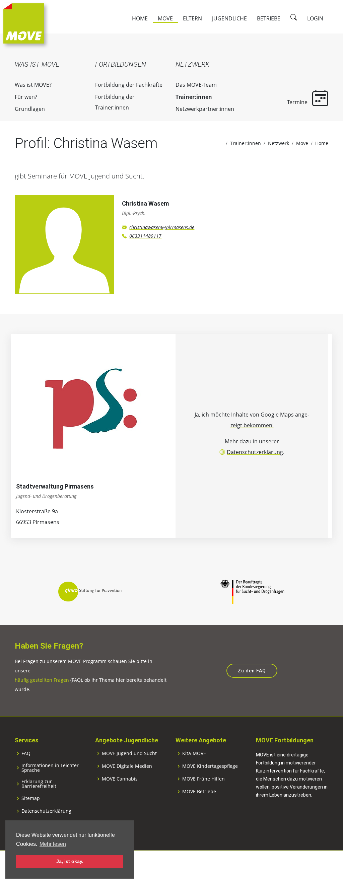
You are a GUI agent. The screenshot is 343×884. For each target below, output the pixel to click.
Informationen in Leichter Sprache (50, 767)
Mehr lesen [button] (53, 844)
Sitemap (30, 798)
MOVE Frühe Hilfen (203, 779)
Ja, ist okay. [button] (69, 861)
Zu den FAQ (252, 670)
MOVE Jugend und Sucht (129, 753)
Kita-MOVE (194, 753)
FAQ (25, 753)
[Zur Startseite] (23, 22)
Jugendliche (229, 18)
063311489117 (145, 236)
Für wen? (26, 96)
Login (315, 18)
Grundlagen (30, 109)
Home (140, 18)
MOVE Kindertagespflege (210, 766)
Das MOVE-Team (196, 84)
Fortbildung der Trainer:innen (115, 102)
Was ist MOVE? (33, 84)
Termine (298, 102)
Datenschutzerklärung (255, 452)
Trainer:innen (194, 96)
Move (165, 18)
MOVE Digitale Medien (127, 766)
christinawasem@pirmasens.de (161, 227)
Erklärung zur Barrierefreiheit (38, 784)
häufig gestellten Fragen (42, 680)
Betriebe (268, 18)
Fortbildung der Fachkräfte (128, 84)
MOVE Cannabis (120, 779)
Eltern (192, 18)
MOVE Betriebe (199, 791)
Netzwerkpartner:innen (205, 109)
